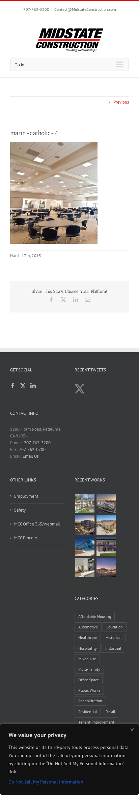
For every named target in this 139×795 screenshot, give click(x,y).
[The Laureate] (85, 525)
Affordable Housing (94, 616)
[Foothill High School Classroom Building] (85, 546)
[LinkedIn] (33, 385)
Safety (20, 510)
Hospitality (87, 648)
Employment (26, 496)
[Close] (132, 730)
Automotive (88, 626)
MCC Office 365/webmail (37, 524)
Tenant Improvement (96, 722)
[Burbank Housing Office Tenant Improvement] (85, 567)
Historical (114, 637)
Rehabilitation (90, 700)
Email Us (30, 456)
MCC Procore (25, 538)
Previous (121, 102)
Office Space (88, 679)
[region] (69, 759)
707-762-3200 (36, 9)
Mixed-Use (87, 658)
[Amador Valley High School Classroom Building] (106, 546)
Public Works (89, 690)
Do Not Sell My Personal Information (45, 782)
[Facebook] (13, 385)
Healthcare (87, 637)
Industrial (113, 648)
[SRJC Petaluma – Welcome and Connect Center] (106, 525)
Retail (110, 711)
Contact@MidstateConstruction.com (85, 9)
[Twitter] (23, 385)
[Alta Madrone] (106, 567)
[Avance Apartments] (85, 503)
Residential (87, 711)
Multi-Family (89, 669)
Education (114, 626)
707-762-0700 (32, 449)
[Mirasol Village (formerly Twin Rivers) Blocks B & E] (106, 503)
